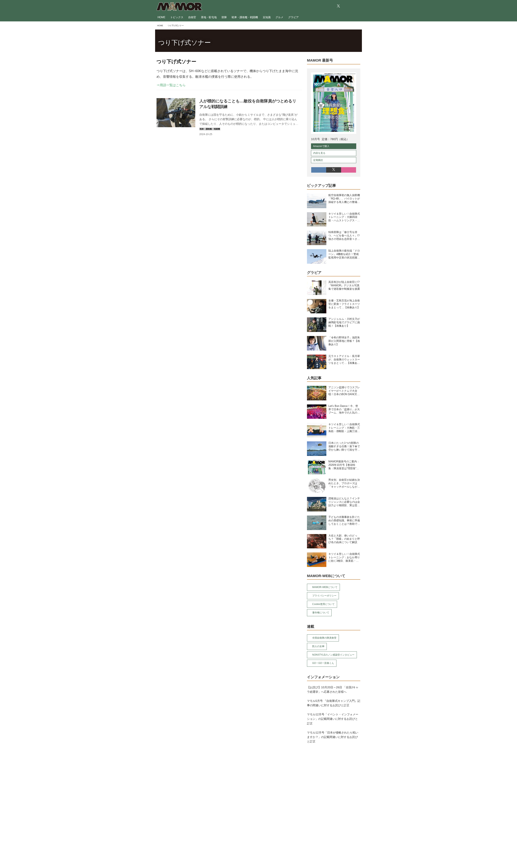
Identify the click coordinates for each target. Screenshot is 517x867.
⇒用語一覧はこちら (171, 85)
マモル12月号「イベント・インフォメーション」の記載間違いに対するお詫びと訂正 (332, 719)
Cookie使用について (323, 604)
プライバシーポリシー (324, 595)
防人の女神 (318, 646)
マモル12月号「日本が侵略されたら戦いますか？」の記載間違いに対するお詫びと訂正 (332, 737)
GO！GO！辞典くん (323, 663)
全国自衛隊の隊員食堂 (324, 637)
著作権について (320, 612)
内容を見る (319, 153)
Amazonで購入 (321, 146)
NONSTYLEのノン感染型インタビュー (333, 654)
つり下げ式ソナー (184, 42)
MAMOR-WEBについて (324, 587)
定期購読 (318, 160)
